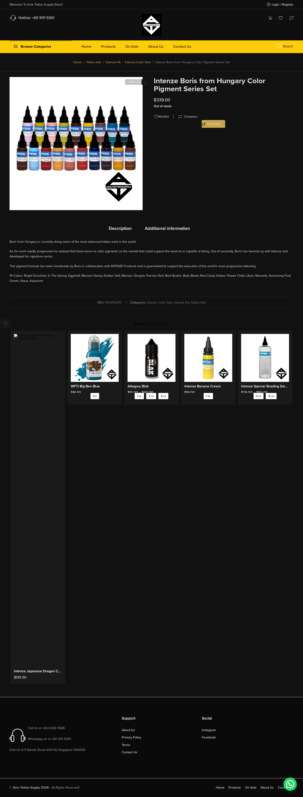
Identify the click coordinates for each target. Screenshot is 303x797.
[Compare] (291, 18)
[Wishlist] (281, 18)
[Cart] (270, 18)
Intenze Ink (113, 62)
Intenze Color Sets (138, 62)
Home (77, 62)
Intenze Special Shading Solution (265, 386)
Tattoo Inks (93, 62)
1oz (95, 396)
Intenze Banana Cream (202, 386)
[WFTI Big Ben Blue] (95, 358)
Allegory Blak (138, 386)
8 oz (163, 396)
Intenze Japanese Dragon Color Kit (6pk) (38, 671)
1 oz (139, 396)
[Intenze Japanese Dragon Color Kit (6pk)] (38, 500)
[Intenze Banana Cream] (208, 358)
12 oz (271, 396)
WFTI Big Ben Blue (85, 386)
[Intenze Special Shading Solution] (265, 358)
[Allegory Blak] (151, 358)
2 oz (151, 396)
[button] (290, 784)
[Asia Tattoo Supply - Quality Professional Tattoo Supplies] (151, 24)
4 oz (258, 396)
